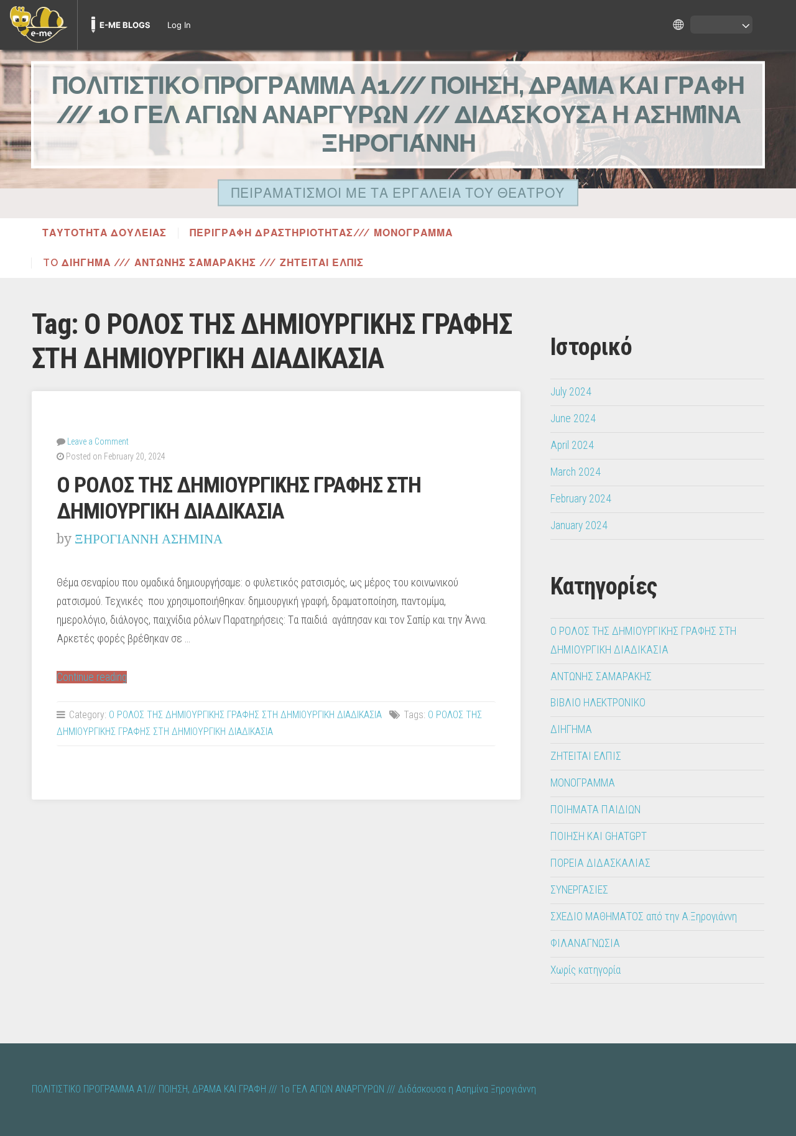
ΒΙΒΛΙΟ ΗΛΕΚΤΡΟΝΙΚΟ (598, 702)
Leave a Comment (98, 441)
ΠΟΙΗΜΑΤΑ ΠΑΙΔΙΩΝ (595, 809)
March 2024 (575, 472)
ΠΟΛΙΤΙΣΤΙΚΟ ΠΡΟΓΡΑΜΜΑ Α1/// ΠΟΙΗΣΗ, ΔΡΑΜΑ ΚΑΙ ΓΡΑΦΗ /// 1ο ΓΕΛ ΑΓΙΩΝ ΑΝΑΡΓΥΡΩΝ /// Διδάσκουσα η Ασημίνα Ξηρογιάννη (398, 114)
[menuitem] (38, 25)
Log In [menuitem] (179, 25)
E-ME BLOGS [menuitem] (125, 25)
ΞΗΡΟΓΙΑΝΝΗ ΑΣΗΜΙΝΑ (149, 539)
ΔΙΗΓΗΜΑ (571, 729)
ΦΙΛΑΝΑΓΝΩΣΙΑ (585, 943)
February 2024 (580, 498)
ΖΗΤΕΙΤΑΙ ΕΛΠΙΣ (585, 756)
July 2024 (570, 392)
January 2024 (579, 525)
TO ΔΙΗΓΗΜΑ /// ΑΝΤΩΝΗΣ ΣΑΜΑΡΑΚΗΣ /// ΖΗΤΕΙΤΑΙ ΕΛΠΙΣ (203, 263)
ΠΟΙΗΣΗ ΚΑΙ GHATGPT (598, 836)
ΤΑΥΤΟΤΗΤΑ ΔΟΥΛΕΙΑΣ (104, 233)
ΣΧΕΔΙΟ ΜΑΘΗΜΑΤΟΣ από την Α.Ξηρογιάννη (643, 916)
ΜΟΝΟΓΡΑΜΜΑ (582, 783)
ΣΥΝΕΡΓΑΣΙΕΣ (579, 890)
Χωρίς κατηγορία (585, 970)
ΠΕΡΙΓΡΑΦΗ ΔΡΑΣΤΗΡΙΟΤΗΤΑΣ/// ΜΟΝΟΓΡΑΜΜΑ (321, 233)
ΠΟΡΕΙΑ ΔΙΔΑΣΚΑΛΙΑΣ (600, 863)
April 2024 (572, 445)
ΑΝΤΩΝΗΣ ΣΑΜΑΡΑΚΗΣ (601, 676)
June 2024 (573, 418)
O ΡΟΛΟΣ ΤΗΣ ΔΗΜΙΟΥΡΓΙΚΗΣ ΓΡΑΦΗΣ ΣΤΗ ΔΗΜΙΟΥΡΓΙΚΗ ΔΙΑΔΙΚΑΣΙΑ (239, 498)
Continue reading (92, 677)
